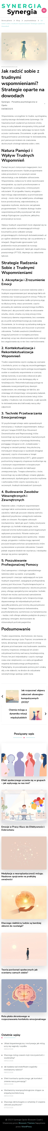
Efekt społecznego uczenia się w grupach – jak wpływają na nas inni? (23, 782)
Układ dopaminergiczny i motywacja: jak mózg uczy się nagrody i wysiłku (24, 1045)
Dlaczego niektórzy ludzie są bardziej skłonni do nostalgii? (21, 924)
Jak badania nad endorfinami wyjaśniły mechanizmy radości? (20, 1068)
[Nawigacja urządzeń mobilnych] (44, 10)
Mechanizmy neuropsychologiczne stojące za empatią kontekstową (24, 1091)
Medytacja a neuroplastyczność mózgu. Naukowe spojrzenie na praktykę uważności (22, 876)
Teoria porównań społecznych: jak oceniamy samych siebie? (19, 971)
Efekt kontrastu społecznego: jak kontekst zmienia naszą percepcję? (23, 1080)
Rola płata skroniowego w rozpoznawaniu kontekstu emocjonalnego (23, 1018)
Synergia (22, 12)
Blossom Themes (27, 1123)
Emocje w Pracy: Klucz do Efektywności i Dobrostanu (23, 828)
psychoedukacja (9, 67)
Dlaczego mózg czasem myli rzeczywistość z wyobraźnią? (24, 1056)
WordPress (26, 1126)
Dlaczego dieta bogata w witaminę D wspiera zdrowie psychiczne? (24, 1103)
